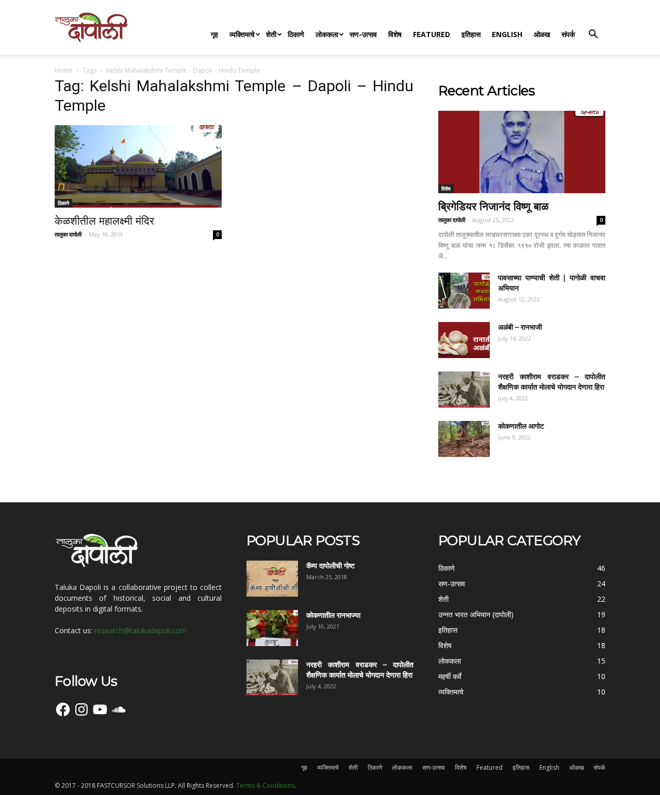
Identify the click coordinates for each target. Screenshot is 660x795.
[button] (593, 35)
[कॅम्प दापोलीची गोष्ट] (272, 579)
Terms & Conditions (265, 785)
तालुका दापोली (68, 234)
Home (64, 70)
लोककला (327, 34)
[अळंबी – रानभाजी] (464, 340)
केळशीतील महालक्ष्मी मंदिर (104, 220)
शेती (271, 34)
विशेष (395, 34)
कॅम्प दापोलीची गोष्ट (330, 565)
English (507, 34)
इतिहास (471, 34)
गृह (214, 34)
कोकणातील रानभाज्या (333, 615)
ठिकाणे (296, 34)
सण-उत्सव (363, 34)
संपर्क (568, 34)
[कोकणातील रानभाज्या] (272, 628)
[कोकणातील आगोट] (464, 439)
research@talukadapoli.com (140, 630)
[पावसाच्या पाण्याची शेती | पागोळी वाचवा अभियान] (464, 291)
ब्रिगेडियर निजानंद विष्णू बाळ (493, 206)
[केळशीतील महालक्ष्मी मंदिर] (138, 166)
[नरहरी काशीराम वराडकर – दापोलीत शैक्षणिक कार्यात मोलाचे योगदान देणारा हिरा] (464, 389)
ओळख (542, 34)
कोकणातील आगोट (521, 426)
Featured (431, 34)
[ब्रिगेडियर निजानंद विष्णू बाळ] (521, 152)
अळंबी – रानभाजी (520, 327)
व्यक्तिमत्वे (242, 34)
